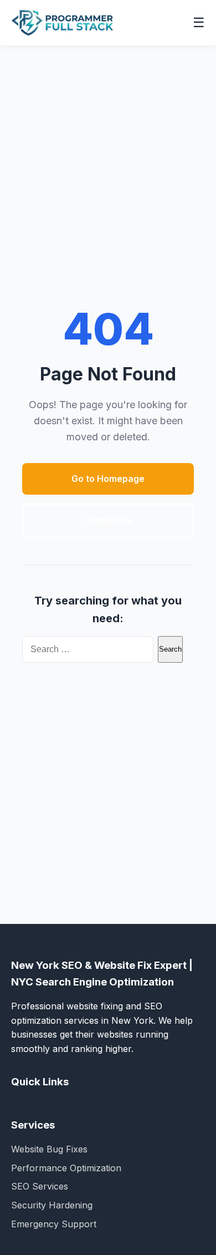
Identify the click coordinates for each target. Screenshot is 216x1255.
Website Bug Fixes (49, 1149)
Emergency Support (53, 1223)
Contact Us (108, 520)
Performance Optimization (66, 1167)
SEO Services (39, 1186)
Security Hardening (51, 1205)
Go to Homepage (108, 478)
